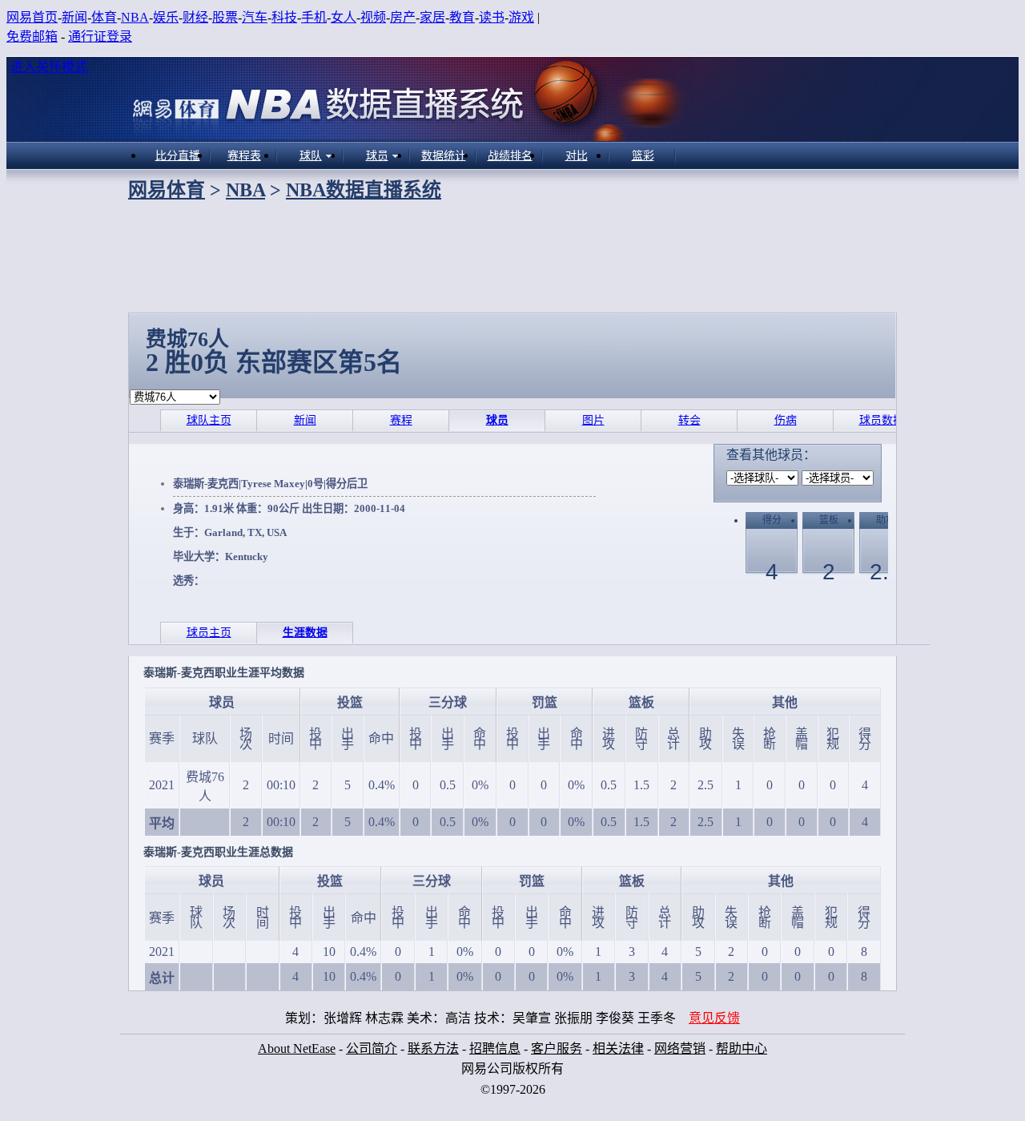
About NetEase (297, 1048)
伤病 (785, 420)
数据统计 (443, 156)
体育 (104, 17)
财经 (195, 17)
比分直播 (177, 156)
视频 (373, 17)
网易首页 (32, 17)
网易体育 (166, 189)
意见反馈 (714, 1018)
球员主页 (209, 633)
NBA (135, 17)
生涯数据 (305, 633)
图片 (593, 420)
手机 (314, 17)
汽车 (254, 17)
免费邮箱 (32, 36)
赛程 (401, 420)
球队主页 (209, 420)
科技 (284, 17)
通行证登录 (100, 36)
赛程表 (244, 156)
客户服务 (556, 1048)
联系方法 (433, 1048)
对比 (576, 156)
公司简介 (371, 1048)
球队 (310, 156)
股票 (225, 17)
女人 (343, 17)
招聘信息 (495, 1048)
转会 (689, 420)
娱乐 (166, 17)
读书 (491, 17)
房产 (403, 17)
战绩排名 (510, 156)
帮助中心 (741, 1048)
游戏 (521, 17)
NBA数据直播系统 (363, 189)
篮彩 (643, 156)
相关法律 (618, 1048)
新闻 (74, 17)
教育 (462, 17)
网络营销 (679, 1048)
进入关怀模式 (48, 67)
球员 (377, 156)
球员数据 (881, 420)
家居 (432, 17)
